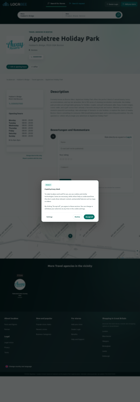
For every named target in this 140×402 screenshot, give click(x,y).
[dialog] (70, 201)
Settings (49, 217)
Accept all (89, 217)
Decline (77, 217)
